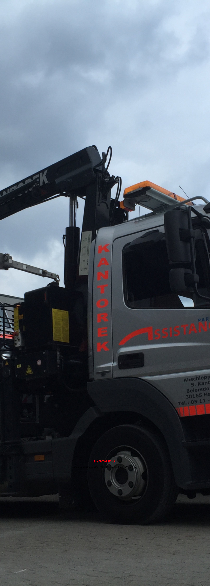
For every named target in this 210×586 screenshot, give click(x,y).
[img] (105, 293)
